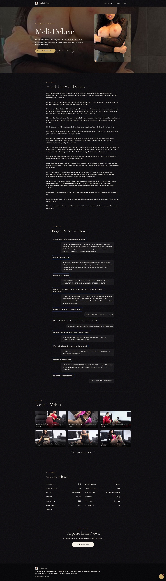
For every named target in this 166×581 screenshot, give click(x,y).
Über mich (107, 3)
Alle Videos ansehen (83, 452)
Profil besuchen (83, 544)
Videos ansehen (45, 50)
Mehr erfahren (65, 50)
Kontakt (127, 3)
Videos (118, 3)
